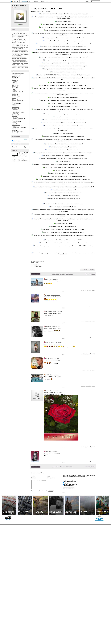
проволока (19, 58)
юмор (22, 67)
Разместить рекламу (99, 520)
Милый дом (14, 108)
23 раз (38, 264)
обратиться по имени (53, 279)
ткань (16, 63)
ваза (22, 35)
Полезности (14, 114)
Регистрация (24, 1)
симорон (14, 123)
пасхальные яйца (23, 51)
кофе (13, 47)
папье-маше (23, 50)
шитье (26, 66)
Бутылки (14, 80)
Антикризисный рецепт (17, 73)
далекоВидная (48, 342)
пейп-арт (14, 53)
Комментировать (36, 274)
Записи (13, 5)
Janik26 (47, 374)
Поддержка (86, 1)
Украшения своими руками (18, 127)
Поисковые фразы (23, 160)
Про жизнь (14, 116)
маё (15, 48)
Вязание (14, 87)
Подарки (14, 113)
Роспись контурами (16, 119)
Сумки (13, 126)
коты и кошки (23, 45)
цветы (19, 66)
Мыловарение (15, 109)
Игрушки (14, 95)
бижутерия (15, 33)
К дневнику (62, 274)
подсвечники (18, 55)
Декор (13, 89)
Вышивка (14, 86)
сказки (14, 61)
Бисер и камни (15, 76)
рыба (13, 60)
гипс (23, 37)
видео (27, 35)
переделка (19, 53)
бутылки (18, 35)
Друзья (17, 5)
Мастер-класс (15, 107)
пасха (16, 51)
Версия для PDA (99, 518)
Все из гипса (15, 85)
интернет (14, 98)
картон (20, 44)
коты (17, 45)
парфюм (13, 51)
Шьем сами (14, 132)
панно (18, 50)
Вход (30, 1)
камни (24, 42)
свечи (24, 60)
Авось (43, 1)
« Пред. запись (55, 274)
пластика (25, 53)
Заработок (14, 94)
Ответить (83, 290)
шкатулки (14, 67)
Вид (88, 1)
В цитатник (92, 290)
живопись (14, 92)
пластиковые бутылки (18, 54)
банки (22, 32)
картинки (15, 44)
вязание (21, 36)
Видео (13, 82)
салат (16, 60)
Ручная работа (15, 121)
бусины (14, 35)
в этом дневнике (16, 140)
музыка (18, 48)
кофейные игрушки (18, 47)
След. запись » (69, 274)
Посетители (22, 159)
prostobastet (48, 326)
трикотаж (21, 63)
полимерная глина (17, 57)
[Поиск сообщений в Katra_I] (25, 139)
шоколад (18, 67)
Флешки (14, 130)
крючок (24, 47)
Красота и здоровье (16, 100)
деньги (13, 41)
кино (24, 44)
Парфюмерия (15, 110)
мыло (21, 48)
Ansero (46, 451)
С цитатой (88, 290)
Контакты (99, 519)
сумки (13, 63)
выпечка (17, 36)
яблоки (26, 67)
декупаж (23, 39)
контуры (14, 45)
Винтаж (13, 83)
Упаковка (14, 128)
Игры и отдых (15, 96)
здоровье (23, 41)
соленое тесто (23, 61)
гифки (14, 39)
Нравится (85, 269)
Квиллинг (14, 99)
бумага (24, 33)
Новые (93, 274)
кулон (13, 48)
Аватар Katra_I (20, 16)
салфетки (20, 60)
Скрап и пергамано (16, 125)
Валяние (14, 81)
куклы (27, 47)
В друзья (21, 24)
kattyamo (47, 358)
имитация (20, 42)
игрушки (14, 42)
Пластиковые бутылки (17, 112)
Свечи (13, 122)
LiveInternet (14, 1)
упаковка (16, 64)
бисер (21, 33)
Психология (14, 117)
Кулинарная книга (16, 101)
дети (16, 41)
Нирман (47, 390)
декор (18, 39)
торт (19, 63)
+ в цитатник (47, 11)
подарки (26, 54)
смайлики (44, 480)
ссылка (59, 280)
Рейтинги (36, 1)
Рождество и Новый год (17, 118)
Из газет (14, 78)
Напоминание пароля (51, 477)
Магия (13, 104)
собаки (17, 61)
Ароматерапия (15, 74)
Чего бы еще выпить (16, 131)
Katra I (12, 7)
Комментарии (23, 5)
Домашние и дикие (16, 91)
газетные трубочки (17, 37)
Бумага (13, 77)
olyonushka (47, 295)
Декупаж (14, 90)
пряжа (25, 58)
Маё (13, 105)
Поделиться (91, 269)
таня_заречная (48, 311)
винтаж (13, 36)
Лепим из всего (15, 103)
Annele (46, 279)
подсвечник (14, 55)
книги (27, 44)
